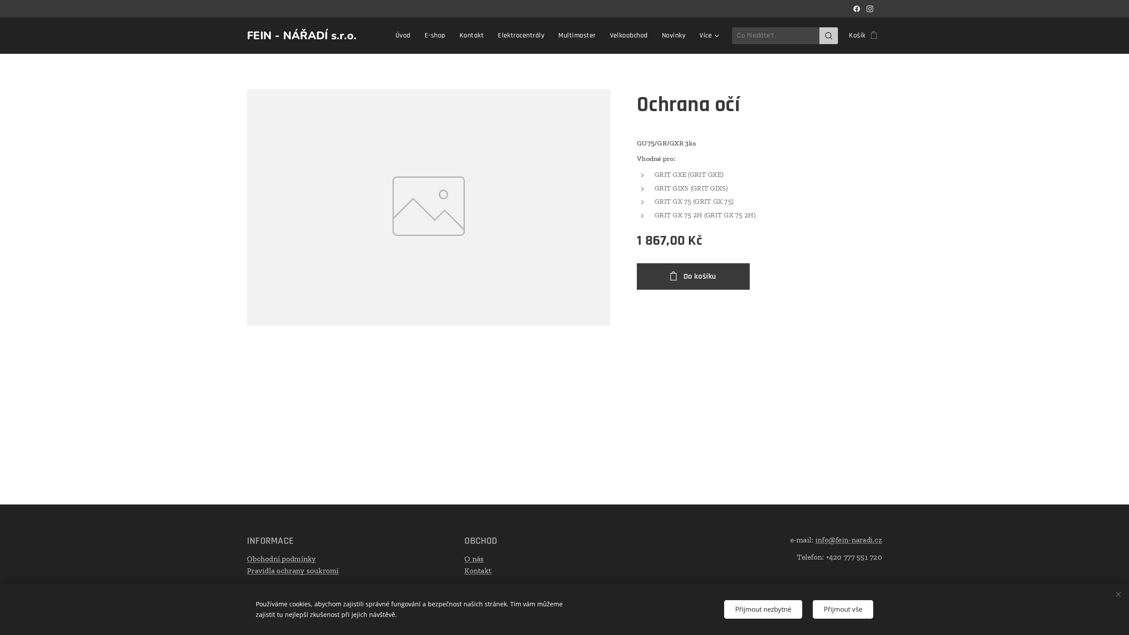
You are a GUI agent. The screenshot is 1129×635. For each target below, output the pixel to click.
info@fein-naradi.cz (848, 539)
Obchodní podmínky (281, 558)
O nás (474, 558)
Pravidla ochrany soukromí (293, 570)
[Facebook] (856, 8)
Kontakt (477, 570)
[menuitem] (405, 36)
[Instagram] (869, 8)
